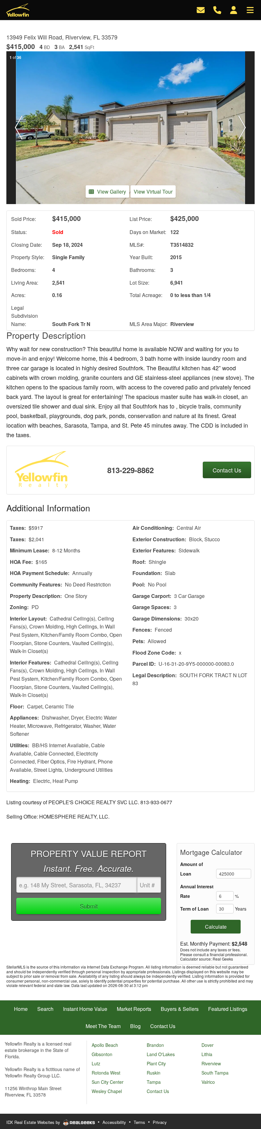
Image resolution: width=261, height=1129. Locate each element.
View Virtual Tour (153, 191)
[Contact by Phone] (217, 9)
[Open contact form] (201, 9)
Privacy (160, 1122)
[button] (18, 127)
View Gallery (111, 191)
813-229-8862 (130, 470)
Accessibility (114, 1122)
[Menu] (250, 9)
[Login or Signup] (233, 9)
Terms (139, 1122)
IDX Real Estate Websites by (33, 1122)
